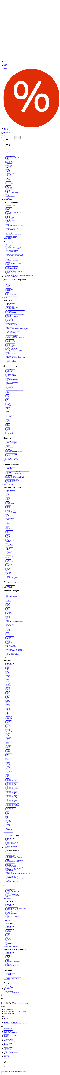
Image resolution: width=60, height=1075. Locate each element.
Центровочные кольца (12, 379)
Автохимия (9, 468)
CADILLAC (9, 161)
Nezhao (8, 738)
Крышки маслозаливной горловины (15, 310)
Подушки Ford (10, 340)
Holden (8, 705)
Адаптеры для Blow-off (12, 907)
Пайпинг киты (10, 327)
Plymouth (8, 745)
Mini (7, 735)
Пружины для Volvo (11, 807)
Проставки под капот (11, 230)
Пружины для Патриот (12, 808)
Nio (7, 739)
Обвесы (8, 491)
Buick (7, 679)
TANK (8, 428)
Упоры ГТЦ (9, 880)
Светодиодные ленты (11, 596)
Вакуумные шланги (11, 333)
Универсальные (10, 432)
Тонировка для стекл (11, 236)
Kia (7, 408)
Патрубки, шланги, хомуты (13, 331)
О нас (5, 61)
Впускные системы (11, 251)
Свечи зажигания (10, 358)
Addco (8, 285)
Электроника (7, 1056)
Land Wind (9, 718)
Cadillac (8, 681)
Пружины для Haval (11, 786)
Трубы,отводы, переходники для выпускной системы (19, 275)
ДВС (7, 935)
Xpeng (8, 775)
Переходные (9, 383)
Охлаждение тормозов (12, 876)
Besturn (8, 675)
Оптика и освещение (9, 1043)
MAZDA (8, 181)
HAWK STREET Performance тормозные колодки (18, 867)
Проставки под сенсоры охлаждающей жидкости (18, 329)
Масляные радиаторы (11, 324)
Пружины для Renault (11, 800)
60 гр (7, 959)
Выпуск (8, 259)
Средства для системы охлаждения (15, 477)
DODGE (8, 532)
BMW (7, 160)
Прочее (8, 256)
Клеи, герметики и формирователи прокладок (17, 471)
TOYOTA (8, 195)
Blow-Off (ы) (9, 905)
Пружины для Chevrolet (12, 782)
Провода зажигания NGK (12, 356)
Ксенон (8, 620)
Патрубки (8, 939)
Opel (7, 419)
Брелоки (8, 213)
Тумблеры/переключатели (12, 978)
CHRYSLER (9, 530)
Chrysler (8, 687)
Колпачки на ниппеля (11, 375)
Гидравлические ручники (12, 874)
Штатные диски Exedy (12, 896)
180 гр (8, 956)
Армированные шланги (12, 965)
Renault (8, 423)
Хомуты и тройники (11, 336)
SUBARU (8, 557)
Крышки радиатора (11, 323)
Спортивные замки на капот (13, 234)
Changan (8, 683)
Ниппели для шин (11, 376)
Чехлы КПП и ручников (12, 459)
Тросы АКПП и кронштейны (13, 895)
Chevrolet (8, 495)
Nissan (8, 417)
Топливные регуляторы (12, 842)
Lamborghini (9, 716)
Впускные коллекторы (12, 250)
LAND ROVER (10, 540)
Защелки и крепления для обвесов (14, 225)
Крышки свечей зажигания (13, 354)
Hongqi (8, 708)
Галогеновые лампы (11, 646)
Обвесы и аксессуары (9, 1040)
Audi (7, 391)
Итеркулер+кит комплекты (13, 321)
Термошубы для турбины (12, 916)
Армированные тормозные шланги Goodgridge (18, 873)
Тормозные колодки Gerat (12, 869)
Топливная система (8, 1045)
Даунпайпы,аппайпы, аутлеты (14, 263)
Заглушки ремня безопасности (14, 457)
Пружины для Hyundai (12, 788)
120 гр (8, 955)
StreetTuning (9, 864)
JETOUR (8, 407)
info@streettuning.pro (9, 1013)
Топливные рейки (10, 843)
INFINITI (8, 177)
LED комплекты (10, 644)
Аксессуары (9, 371)
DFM (7, 167)
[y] (15, 137)
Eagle (7, 692)
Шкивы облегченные (11, 361)
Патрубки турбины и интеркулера (14, 254)
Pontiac (8, 746)
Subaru (8, 425)
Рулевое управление (11, 442)
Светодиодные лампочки (12, 655)
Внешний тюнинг (8, 1030)
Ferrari (8, 695)
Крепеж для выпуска (11, 267)
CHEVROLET (10, 162)
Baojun (8, 672)
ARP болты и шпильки (12, 307)
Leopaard (8, 721)
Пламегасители (10, 270)
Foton (7, 699)
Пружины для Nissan (11, 796)
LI (7, 412)
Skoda (7, 424)
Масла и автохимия (8, 1039)
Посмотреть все (10, 156)
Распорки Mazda (10, 218)
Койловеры (9, 664)
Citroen (8, 688)
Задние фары (9, 599)
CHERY (8, 527)
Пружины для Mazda (11, 792)
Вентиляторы (9, 319)
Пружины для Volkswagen (12, 805)
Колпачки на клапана (11, 353)
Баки (7, 839)
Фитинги (8, 953)
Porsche (8, 421)
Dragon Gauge (9, 289)
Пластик (8, 940)
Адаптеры (8, 964)
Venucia (8, 770)
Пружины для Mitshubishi (12, 795)
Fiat (7, 696)
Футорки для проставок (12, 386)
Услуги (5, 64)
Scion (7, 755)
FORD (8, 170)
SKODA (8, 191)
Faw (7, 693)
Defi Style (8, 288)
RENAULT (9, 190)
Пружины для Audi (11, 780)
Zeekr (7, 522)
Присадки (8, 472)
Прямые (8, 963)
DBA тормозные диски (12, 856)
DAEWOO (9, 165)
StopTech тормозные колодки (13, 868)
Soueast (8, 762)
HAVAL (8, 400)
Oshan (7, 743)
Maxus (8, 729)
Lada (7, 539)
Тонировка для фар (11, 237)
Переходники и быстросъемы (13, 443)
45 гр (7, 957)
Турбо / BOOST (7, 1049)
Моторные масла (10, 481)
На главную (4, 1004)
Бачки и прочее (10, 318)
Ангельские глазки (11, 645)
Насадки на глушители (12, 268)
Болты (8, 373)
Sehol (7, 758)
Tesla (7, 519)
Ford (7, 398)
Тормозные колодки (11, 865)
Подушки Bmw (10, 339)
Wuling (8, 774)
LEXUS (8, 179)
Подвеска (8, 927)
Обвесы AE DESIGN (11, 512)
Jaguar (7, 712)
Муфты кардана (10, 893)
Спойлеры (9, 233)
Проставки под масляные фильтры (15, 314)
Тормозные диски (10, 855)
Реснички (8, 523)
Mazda (8, 413)
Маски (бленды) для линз (12, 651)
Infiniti (8, 404)
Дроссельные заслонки (12, 252)
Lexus (7, 411)
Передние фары (10, 624)
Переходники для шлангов (13, 961)
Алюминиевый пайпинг (12, 332)
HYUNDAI (9, 175)
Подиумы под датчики (12, 294)
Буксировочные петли (12, 222)
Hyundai (8, 403)
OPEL (7, 186)
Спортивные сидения (11, 454)
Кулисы (8, 449)
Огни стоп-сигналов (11, 653)
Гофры (8, 262)
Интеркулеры (9, 320)
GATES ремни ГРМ (11, 349)
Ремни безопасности (11, 453)
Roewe (8, 751)
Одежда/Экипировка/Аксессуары (12, 1041)
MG (7, 734)
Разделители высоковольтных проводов (16, 357)
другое (8, 455)
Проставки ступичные (12, 382)
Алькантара (9, 221)
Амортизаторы (10, 929)
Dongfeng (8, 691)
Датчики (8, 284)
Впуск (8, 246)
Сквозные (8, 384)
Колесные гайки (10, 374)
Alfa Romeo (9, 670)
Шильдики (9, 215)
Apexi (7, 286)
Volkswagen (9, 431)
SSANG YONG (10, 556)
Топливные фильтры (11, 844)
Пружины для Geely (11, 784)
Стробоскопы (9, 597)
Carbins (8, 208)
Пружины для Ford (11, 783)
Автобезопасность (8, 1028)
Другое (8, 224)
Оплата (5, 65)
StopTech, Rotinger (10, 863)
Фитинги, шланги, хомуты (13, 881)
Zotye (7, 778)
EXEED (8, 395)
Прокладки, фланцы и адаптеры (14, 271)
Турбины (8, 917)
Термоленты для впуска (12, 258)
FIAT (7, 169)
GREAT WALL (10, 173)
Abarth (8, 666)
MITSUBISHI (9, 183)
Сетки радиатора (10, 232)
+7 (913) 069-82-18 (5, 132)
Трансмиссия (9, 944)
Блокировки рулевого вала (13, 157)
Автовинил (9, 207)
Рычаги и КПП (10, 447)
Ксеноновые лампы (11, 622)
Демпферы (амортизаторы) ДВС (14, 350)
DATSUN (8, 166)
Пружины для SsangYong (12, 803)
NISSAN (8, 185)
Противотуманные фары (12, 654)
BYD (7, 680)
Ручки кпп (9, 450)
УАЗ (7, 563)
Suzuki (8, 427)
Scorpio (8, 209)
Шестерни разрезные (11, 360)
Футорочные (9, 387)
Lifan (7, 724)
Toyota (8, 429)
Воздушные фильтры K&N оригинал (15, 248)
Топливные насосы (11, 841)
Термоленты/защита (11, 273)
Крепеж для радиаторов (12, 228)
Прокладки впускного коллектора (14, 255)
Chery (7, 394)
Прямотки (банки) (11, 272)
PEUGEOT (9, 187)
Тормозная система (11, 943)
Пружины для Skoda (11, 801)
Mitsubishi (8, 416)
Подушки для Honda (11, 348)
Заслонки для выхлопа (12, 266)
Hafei (7, 702)
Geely (7, 700)
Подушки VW (9, 347)
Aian (7, 668)
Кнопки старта (10, 975)
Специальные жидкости (12, 479)
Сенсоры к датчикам (11, 296)
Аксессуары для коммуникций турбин (16, 908)
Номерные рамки (10, 229)
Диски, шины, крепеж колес (11, 1035)
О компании (9, 62)
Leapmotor (8, 720)
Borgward (8, 677)
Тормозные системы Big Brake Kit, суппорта (17, 878)
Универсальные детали (12, 577)
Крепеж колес (9, 370)
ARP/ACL (8, 304)
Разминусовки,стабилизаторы (13, 977)
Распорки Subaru (10, 220)
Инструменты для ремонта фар (14, 649)
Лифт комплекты (10, 830)
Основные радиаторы (11, 325)
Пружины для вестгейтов (12, 914)
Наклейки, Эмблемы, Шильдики (14, 212)
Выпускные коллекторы (12, 260)
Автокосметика (10, 469)
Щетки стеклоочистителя (10, 1053)
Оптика (8, 938)
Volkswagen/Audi (10, 826)
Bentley (8, 673)
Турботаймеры (10, 987)
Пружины (8, 779)
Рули (7, 446)
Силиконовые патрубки (12, 335)
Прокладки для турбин (12, 913)
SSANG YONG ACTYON (12, 192)
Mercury (8, 733)
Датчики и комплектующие (10, 1032)
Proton (8, 749)
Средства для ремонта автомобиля (15, 476)
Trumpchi (8, 768)
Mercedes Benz (10, 415)
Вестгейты (9, 912)
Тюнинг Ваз (7, 1051)
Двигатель (6, 1034)
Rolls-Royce (9, 753)
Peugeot (8, 420)
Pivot (7, 292)
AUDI (7, 158)
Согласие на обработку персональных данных (15, 1023)
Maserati (8, 728)
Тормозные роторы (11, 877)
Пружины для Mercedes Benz (13, 793)
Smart (7, 614)
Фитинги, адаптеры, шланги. (11, 1052)
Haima (8, 704)
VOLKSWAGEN (10, 196)
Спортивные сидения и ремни (14, 451)
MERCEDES (9, 545)
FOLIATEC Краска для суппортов (14, 870)
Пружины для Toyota (11, 804)
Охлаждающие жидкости (12, 480)
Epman (8, 290)
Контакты (6, 129)
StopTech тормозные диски (13, 861)
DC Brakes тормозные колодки (14, 857)
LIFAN (8, 543)
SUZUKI (8, 194)
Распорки (8, 216)
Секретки (8, 378)
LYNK (8, 726)
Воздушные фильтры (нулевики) (14, 247)
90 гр (7, 960)
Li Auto (8, 516)
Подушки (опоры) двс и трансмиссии (15, 337)
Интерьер (6, 1036)
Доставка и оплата (8, 1019)
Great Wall (8, 701)
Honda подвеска (10, 815)
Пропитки (9, 475)
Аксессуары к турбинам (12, 909)
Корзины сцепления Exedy (13, 891)
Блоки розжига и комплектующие (14, 621)
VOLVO (8, 198)
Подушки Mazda (10, 341)
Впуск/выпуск (7, 1031)
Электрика (6, 1055)
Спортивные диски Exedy (12, 894)
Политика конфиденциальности (12, 1022)
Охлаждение (9, 315)
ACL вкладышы (10, 306)
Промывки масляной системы (13, 473)
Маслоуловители (10, 311)
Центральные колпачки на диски (14, 390)
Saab (7, 754)
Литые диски (9, 433)
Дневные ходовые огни (12, 647)
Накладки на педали (11, 458)
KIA (7, 178)
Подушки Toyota (10, 345)
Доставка (6, 66)
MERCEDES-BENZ (11, 182)
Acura (7, 493)
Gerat (7, 859)
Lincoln (8, 725)
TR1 (7, 211)
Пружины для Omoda (11, 797)
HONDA (8, 174)
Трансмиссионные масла (12, 483)
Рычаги (8, 809)
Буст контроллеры (11, 911)
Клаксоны (8, 974)
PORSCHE (9, 189)
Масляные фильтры (11, 312)
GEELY (8, 171)
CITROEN (9, 163)
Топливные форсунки (11, 846)
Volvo (7, 772)
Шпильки (8, 380)
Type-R (8, 293)
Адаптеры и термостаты (12, 316)
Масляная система (11, 308)
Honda (8, 402)
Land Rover (9, 409)
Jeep (7, 608)
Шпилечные (9, 388)
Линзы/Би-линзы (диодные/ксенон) (15, 650)
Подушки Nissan (10, 343)
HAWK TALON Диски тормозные (15, 860)
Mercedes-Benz (10, 503)
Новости (6, 128)
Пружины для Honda (11, 787)
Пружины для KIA (11, 789)
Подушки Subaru (10, 344)
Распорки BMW (10, 217)
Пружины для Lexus (11, 791)
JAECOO (8, 405)
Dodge (8, 603)
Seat (7, 757)
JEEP (7, 632)
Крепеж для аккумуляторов (13, 226)
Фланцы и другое (10, 918)
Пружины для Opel (11, 799)
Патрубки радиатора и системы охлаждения (17, 328)
